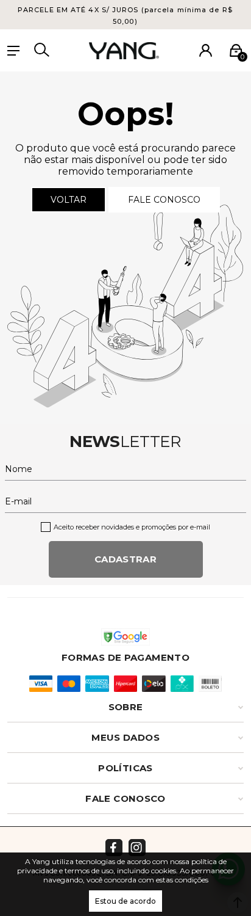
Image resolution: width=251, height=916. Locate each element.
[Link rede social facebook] (113, 847)
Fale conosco (164, 199)
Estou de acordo (125, 901)
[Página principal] (124, 50)
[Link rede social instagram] (137, 847)
